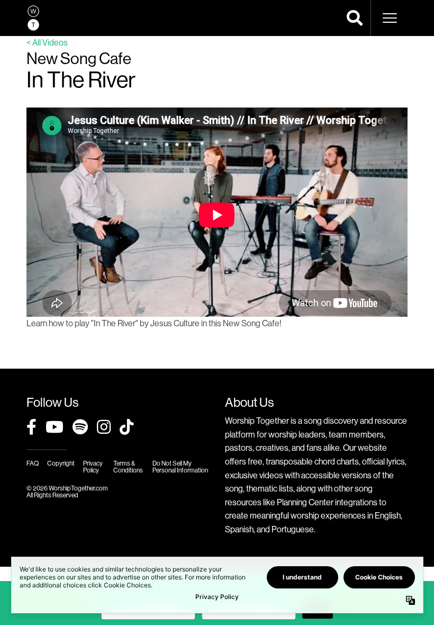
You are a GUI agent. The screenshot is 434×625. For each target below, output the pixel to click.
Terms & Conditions (128, 466)
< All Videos (47, 42)
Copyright (61, 463)
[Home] (33, 18)
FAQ (32, 463)
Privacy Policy (93, 466)
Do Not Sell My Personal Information (180, 466)
